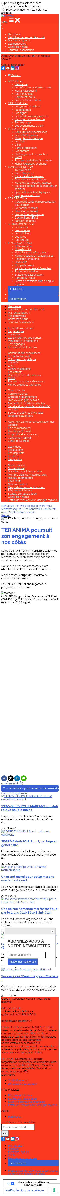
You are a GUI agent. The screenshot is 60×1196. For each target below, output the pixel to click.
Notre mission (23, 246)
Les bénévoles (17, 43)
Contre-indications (26, 147)
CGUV (12, 1155)
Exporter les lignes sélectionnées (21, 3)
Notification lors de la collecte (25, 1190)
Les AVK (20, 141)
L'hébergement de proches (31, 154)
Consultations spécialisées (31, 132)
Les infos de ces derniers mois (26, 37)
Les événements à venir (29, 125)
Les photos (22, 239)
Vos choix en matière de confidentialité (33, 1184)
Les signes (21, 113)
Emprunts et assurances (29, 214)
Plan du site (15, 1145)
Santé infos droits (25, 220)
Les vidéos (21, 227)
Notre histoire (23, 249)
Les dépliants (23, 233)
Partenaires (15, 1116)
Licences (13, 1148)
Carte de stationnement (29, 176)
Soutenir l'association (21, 50)
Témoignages (23, 122)
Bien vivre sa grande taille (30, 179)
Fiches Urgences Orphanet (31, 163)
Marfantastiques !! (19, 40)
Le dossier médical (26, 208)
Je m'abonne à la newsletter (18, 1122)
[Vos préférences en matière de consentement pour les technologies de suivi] (54, 1190)
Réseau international (27, 258)
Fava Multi (21, 262)
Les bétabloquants (26, 135)
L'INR (18, 144)
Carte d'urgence (24, 173)
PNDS (18, 157)
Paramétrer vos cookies (22, 1158)
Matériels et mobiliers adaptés (33, 182)
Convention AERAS (26, 217)
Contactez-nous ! (19, 46)
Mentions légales (18, 1152)
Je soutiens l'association (23, 1083)
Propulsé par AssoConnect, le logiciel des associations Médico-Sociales (33, 1172)
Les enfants (22, 151)
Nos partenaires (24, 265)
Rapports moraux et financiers (33, 268)
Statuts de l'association (29, 274)
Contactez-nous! (25, 277)
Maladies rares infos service (31, 252)
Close (52, 931)
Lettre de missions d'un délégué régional (33, 500)
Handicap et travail (26, 211)
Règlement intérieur (27, 271)
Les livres (20, 236)
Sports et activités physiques (32, 192)
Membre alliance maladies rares (34, 255)
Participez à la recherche (30, 119)
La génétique (23, 109)
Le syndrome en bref (27, 106)
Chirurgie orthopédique (29, 138)
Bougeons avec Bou (27, 195)
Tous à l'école (23, 170)
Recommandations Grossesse (33, 160)
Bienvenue (14, 34)
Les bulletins (22, 230)
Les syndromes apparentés (31, 116)
